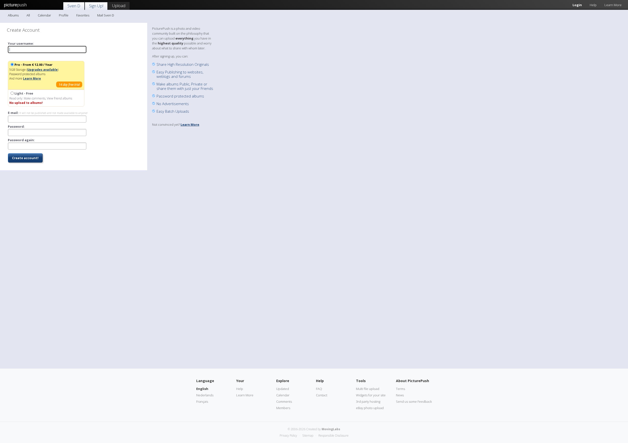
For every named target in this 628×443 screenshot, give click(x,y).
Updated (282, 389)
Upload (118, 5)
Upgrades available (42, 70)
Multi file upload (367, 389)
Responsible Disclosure (333, 435)
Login (577, 5)
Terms (400, 389)
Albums (13, 15)
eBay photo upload (370, 408)
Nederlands (204, 395)
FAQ (319, 389)
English (202, 389)
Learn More (613, 5)
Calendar (44, 15)
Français (202, 401)
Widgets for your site (371, 395)
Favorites (82, 15)
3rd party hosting (368, 401)
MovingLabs (331, 429)
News (400, 395)
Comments (284, 401)
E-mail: (48, 112)
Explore (282, 380)
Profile (63, 15)
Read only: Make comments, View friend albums (40, 98)
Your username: (21, 43)
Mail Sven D (105, 15)
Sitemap (307, 435)
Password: (16, 126)
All (28, 15)
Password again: (21, 139)
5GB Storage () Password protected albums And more (44, 74)
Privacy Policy (288, 435)
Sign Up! (96, 6)
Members (283, 408)
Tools (361, 380)
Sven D (73, 6)
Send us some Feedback (414, 401)
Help (593, 5)
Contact (321, 395)
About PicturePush (412, 380)
